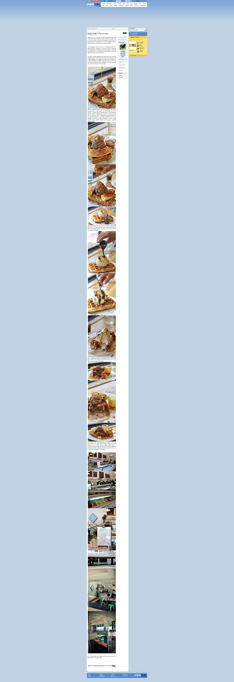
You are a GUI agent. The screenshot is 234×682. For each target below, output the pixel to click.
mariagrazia (142, 42)
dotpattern (141, 50)
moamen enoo (142, 47)
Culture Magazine (92, 28)
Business (136, 3)
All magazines (125, 675)
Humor (131, 5)
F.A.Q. (112, 675)
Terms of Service (102, 675)
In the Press (113, 674)
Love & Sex (136, 5)
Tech (140, 3)
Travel (131, 3)
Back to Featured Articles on (97, 666)
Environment (121, 5)
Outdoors (127, 5)
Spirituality (115, 5)
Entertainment (109, 3)
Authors (113, 28)
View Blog (123, 54)
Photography (121, 76)
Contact (89, 675)
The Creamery (92, 59)
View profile (122, 53)
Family (111, 5)
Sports (127, 3)
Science (144, 3)
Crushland (123, 50)
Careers (89, 676)
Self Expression (143, 5)
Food (103, 5)
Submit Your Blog (134, 34)
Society (114, 3)
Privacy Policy (102, 676)
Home (107, 5)
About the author (133, 55)
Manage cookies (114, 676)
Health (123, 3)
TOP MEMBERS (140, 39)
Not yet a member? (134, 33)
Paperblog (93, 5)
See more (121, 70)
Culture (120, 75)
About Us (101, 674)
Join (139, 55)
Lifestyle (119, 3)
